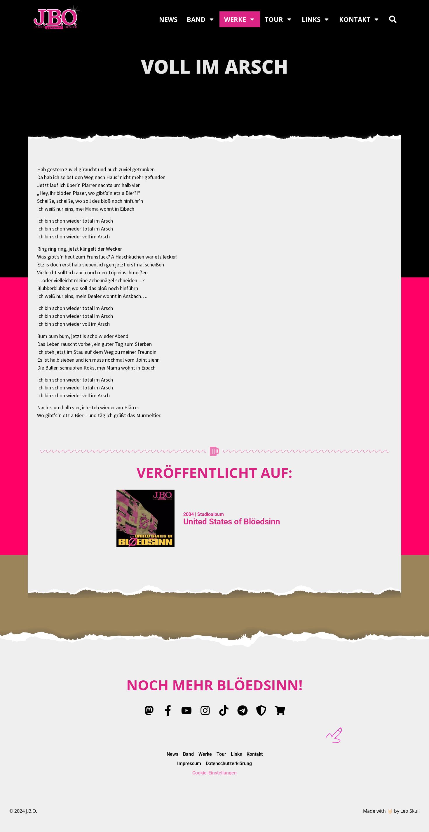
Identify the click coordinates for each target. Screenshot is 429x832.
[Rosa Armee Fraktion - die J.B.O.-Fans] (261, 710)
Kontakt (354, 19)
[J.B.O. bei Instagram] (205, 710)
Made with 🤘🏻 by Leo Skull (391, 811)
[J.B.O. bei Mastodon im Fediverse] (149, 710)
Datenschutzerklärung (229, 763)
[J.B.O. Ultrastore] (280, 710)
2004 (188, 514)
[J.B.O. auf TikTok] (224, 710)
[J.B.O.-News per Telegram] (242, 710)
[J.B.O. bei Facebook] (168, 710)
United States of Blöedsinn (231, 521)
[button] (392, 19)
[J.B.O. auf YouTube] (186, 710)
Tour (274, 19)
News (168, 19)
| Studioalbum (209, 514)
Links (311, 19)
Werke (235, 19)
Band (196, 19)
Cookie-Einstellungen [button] (214, 773)
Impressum (189, 763)
